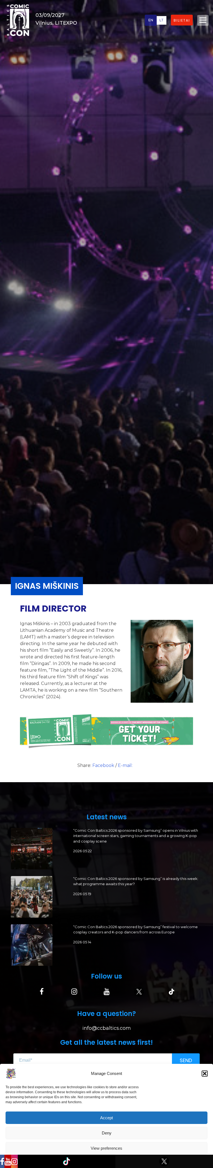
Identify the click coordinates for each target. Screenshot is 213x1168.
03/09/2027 (50, 15)
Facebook (103, 765)
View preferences (106, 1148)
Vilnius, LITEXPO (56, 23)
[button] (204, 1073)
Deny (106, 1133)
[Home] (18, 19)
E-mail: (125, 765)
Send (186, 1060)
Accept (106, 1117)
